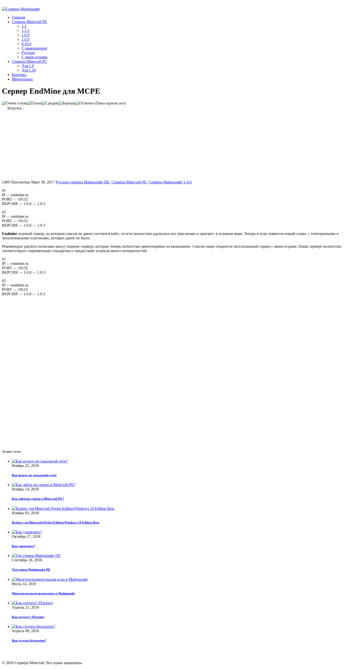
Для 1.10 (29, 70)
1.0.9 (25, 39)
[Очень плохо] (14, 103)
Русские (28, 53)
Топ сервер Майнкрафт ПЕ (31, 569)
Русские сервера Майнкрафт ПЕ (82, 182)
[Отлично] (84, 103)
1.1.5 (25, 30)
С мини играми (35, 57)
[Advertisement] (43, 144)
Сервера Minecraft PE (29, 22)
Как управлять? (23, 546)
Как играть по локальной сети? (34, 475)
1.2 (24, 26)
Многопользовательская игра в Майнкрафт (43, 593)
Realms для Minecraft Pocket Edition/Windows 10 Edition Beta (55, 522)
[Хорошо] (66, 103)
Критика (19, 75)
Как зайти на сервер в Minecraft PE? (38, 499)
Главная (18, 17)
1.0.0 (25, 35)
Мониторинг (22, 79)
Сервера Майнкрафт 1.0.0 (170, 182)
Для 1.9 (28, 66)
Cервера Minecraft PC (29, 61)
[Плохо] (34, 103)
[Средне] (50, 103)
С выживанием (34, 48)
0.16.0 (26, 44)
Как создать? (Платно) (28, 617)
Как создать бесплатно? (29, 640)
